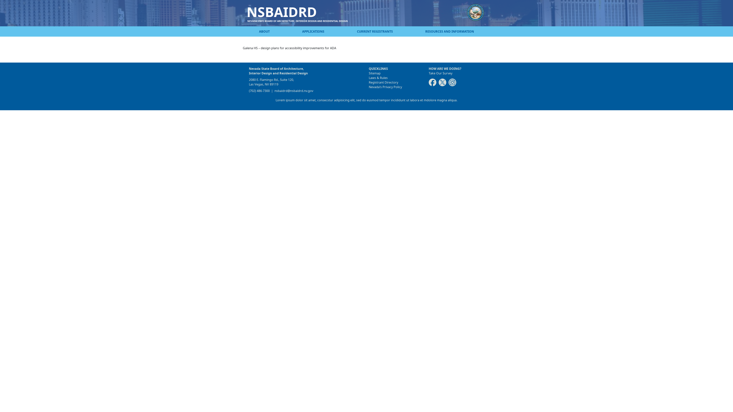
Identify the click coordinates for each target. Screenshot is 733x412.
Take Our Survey (440, 73)
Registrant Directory (383, 82)
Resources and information (449, 31)
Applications (313, 31)
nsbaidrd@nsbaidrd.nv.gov (293, 91)
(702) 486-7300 (259, 91)
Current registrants (375, 31)
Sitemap (375, 73)
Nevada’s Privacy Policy (385, 87)
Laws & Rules (378, 78)
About (264, 31)
